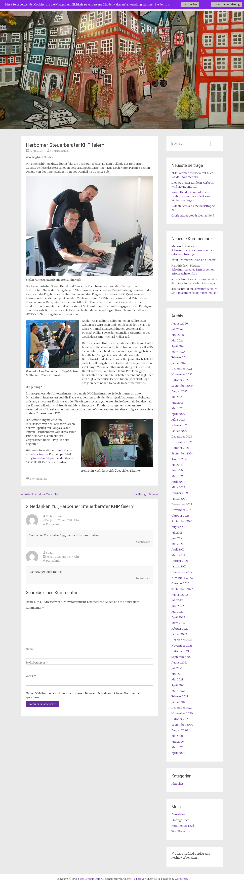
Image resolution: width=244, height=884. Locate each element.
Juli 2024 (177, 464)
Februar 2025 (179, 425)
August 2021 (179, 662)
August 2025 (179, 391)
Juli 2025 (177, 397)
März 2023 (178, 555)
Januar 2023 (179, 566)
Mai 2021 (177, 679)
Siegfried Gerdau (59, 150)
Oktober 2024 (180, 447)
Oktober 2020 (180, 719)
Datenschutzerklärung (226, 4)
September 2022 (182, 589)
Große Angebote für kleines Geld (192, 215)
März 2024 (178, 487)
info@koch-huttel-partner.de (44, 458)
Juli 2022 (177, 600)
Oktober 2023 (180, 515)
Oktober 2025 (180, 380)
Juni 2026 (177, 334)
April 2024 (178, 481)
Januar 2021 (179, 702)
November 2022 (182, 577)
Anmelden (178, 814)
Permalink (53, 524)
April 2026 (178, 346)
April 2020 (178, 753)
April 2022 (178, 617)
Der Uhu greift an (145, 494)
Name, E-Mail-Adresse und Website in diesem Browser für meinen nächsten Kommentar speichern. (83, 695)
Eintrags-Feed (180, 820)
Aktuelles (177, 783)
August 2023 (179, 527)
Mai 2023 (177, 544)
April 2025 (178, 414)
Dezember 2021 (181, 640)
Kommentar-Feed (182, 825)
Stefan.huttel (54, 516)
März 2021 (178, 690)
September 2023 (182, 521)
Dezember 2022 (181, 572)
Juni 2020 (177, 741)
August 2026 (179, 323)
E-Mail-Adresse (37, 662)
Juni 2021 (177, 673)
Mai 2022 (177, 611)
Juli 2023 (176, 532)
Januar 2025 (179, 431)
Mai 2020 (177, 747)
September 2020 (182, 724)
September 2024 (182, 453)
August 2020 (179, 730)
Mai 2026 (177, 340)
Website (31, 676)
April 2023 (178, 549)
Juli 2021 (176, 668)
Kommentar (35, 607)
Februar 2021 (179, 696)
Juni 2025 (177, 402)
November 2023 (181, 510)
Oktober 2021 (180, 651)
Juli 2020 (177, 736)
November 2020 (182, 713)
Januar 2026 (179, 363)
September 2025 (182, 385)
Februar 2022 (180, 628)
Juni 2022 (177, 606)
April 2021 (178, 685)
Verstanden (190, 4)
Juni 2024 (177, 470)
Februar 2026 (180, 357)
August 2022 (179, 594)
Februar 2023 (179, 560)
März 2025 (178, 419)
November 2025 (181, 374)
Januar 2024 (179, 498)
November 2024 (182, 442)
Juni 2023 (177, 538)
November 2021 (181, 645)
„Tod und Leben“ (205, 260)
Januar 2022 (179, 634)
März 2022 (178, 623)
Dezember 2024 (181, 436)
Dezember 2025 (181, 368)
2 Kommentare (38, 478)
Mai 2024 (177, 476)
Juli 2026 (177, 329)
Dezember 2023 (181, 504)
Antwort (144, 542)
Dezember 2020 (181, 707)
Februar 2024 (179, 493)
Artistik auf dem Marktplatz (40, 494)
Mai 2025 (177, 408)
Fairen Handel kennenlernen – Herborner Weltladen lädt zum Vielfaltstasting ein (191, 196)
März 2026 (178, 351)
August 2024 (179, 459)
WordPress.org (180, 831)
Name (31, 649)
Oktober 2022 (180, 583)
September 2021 (182, 657)
